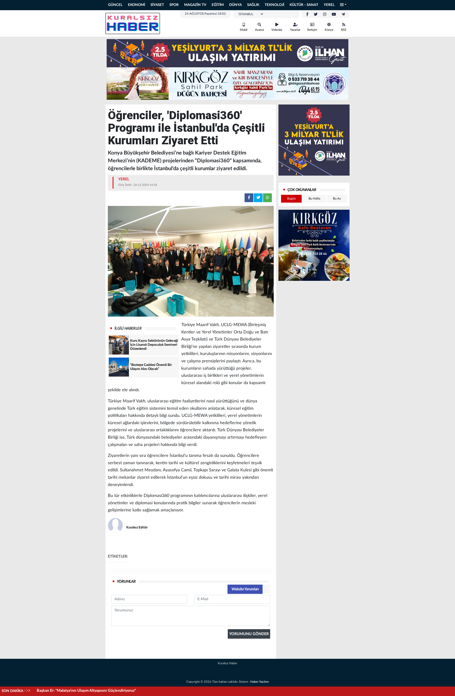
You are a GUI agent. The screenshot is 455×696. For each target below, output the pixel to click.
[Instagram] (325, 14)
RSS (343, 30)
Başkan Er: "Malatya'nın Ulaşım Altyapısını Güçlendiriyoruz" (86, 690)
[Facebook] (307, 14)
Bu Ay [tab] (337, 198)
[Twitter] (315, 14)
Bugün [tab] (291, 198)
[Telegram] (343, 14)
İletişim (312, 30)
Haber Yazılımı (259, 681)
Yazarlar (295, 30)
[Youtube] (333, 14)
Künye (329, 30)
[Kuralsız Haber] (132, 23)
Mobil (243, 30)
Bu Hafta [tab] (314, 198)
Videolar (276, 30)
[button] (343, 5)
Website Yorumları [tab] (245, 589)
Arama (259, 30)
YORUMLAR (126, 581)
